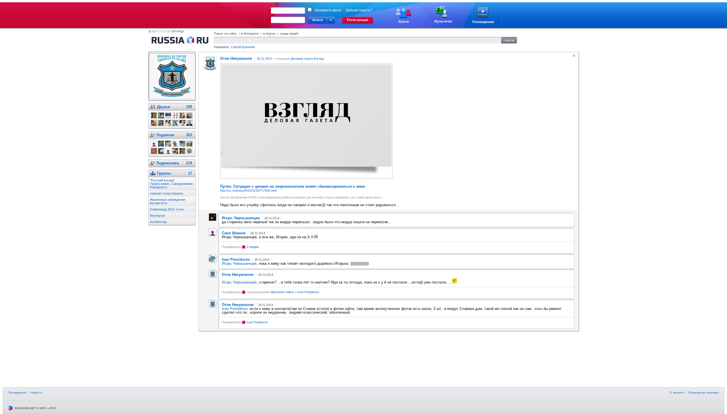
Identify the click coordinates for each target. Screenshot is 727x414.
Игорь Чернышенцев (239, 263)
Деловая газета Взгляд (307, 58)
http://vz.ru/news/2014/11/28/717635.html (248, 190)
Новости (36, 392)
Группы (164, 173)
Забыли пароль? (359, 10)
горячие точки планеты (166, 193)
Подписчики (167, 163)
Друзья (163, 107)
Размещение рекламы (703, 392)
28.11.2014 (264, 58)
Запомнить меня (327, 10)
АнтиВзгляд (158, 221)
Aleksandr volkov (282, 292)
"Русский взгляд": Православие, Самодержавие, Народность (172, 184)
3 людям (252, 247)
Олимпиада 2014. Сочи (166, 209)
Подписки (165, 135)
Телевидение (17, 392)
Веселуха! (157, 215)
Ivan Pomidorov (308, 292)
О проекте (677, 392)
